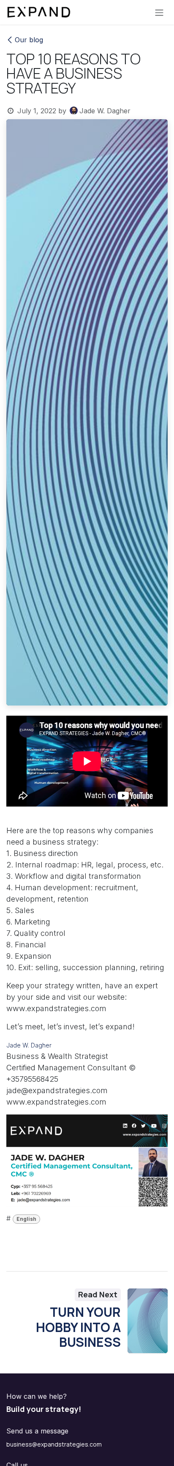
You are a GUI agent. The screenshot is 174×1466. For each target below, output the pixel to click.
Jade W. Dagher (29, 1045)
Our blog (29, 40)
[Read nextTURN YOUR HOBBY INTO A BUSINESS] (148, 1320)
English (26, 1219)
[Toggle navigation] (159, 12)
